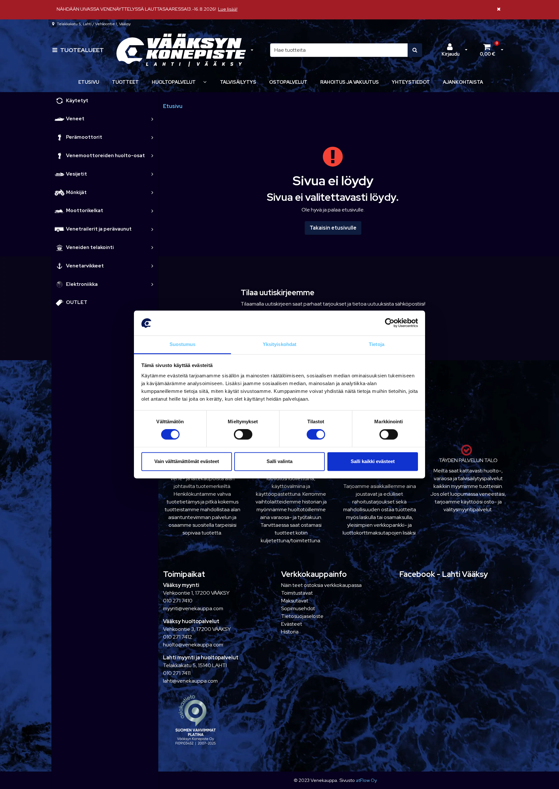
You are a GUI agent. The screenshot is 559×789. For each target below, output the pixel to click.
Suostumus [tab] (183, 344)
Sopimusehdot (298, 608)
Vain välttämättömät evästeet (186, 461)
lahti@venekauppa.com (190, 680)
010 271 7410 (177, 600)
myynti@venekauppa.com (193, 608)
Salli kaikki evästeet (373, 461)
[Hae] (415, 50)
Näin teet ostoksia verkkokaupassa (321, 585)
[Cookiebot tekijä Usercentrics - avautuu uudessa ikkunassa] (389, 323)
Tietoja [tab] (376, 344)
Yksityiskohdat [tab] (279, 344)
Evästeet (291, 624)
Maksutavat (294, 600)
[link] (152, 118)
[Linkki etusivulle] (181, 50)
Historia (290, 631)
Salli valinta (279, 461)
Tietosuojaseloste (302, 616)
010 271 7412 (177, 636)
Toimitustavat (297, 592)
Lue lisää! (227, 9)
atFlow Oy (366, 780)
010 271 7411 (177, 673)
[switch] (243, 434)
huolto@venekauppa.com (193, 644)
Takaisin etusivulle (333, 227)
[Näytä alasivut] (205, 82)
